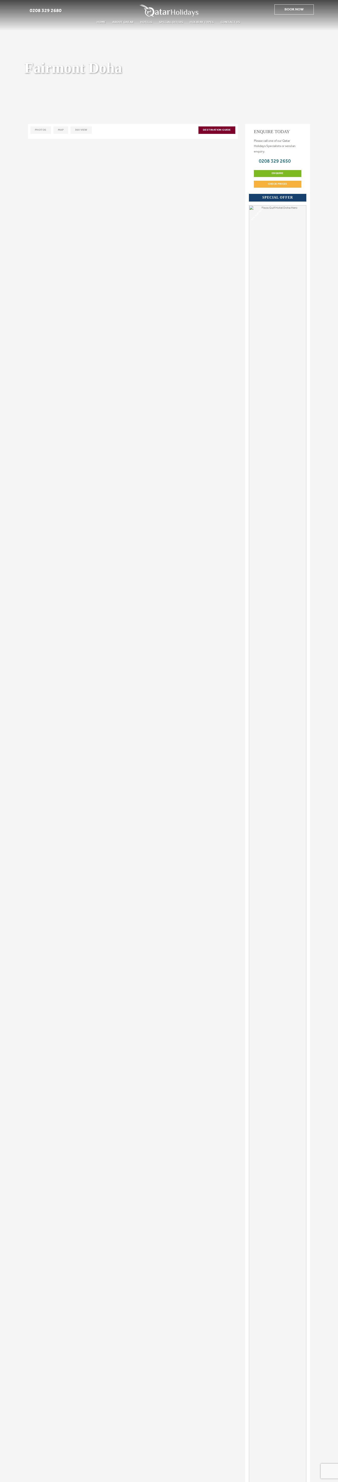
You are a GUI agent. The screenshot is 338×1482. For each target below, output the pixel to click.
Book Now (294, 9)
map (61, 130)
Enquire (278, 173)
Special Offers (171, 22)
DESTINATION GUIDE (217, 130)
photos (41, 130)
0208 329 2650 (274, 161)
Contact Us (230, 22)
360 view (81, 130)
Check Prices (277, 184)
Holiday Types (202, 22)
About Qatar (122, 22)
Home (101, 22)
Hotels (146, 22)
